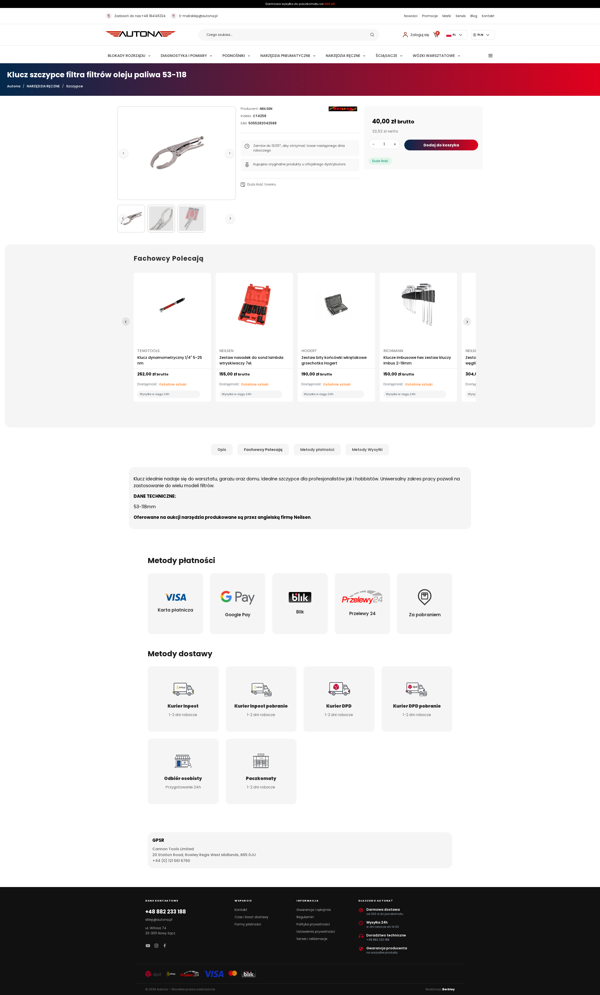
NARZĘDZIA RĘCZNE (343, 55)
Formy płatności (248, 924)
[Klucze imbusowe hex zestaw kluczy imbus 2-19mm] (418, 307)
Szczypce (74, 86)
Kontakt (488, 16)
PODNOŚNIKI (233, 55)
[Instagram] (156, 946)
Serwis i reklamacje (311, 938)
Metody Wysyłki (367, 449)
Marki (446, 16)
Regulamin (305, 917)
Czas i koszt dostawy (251, 917)
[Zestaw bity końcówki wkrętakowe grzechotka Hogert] (336, 307)
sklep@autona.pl (198, 16)
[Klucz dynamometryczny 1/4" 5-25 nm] (172, 307)
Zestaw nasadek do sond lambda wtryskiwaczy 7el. (251, 360)
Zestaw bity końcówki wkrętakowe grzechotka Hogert (334, 360)
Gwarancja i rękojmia (313, 909)
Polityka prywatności (313, 924)
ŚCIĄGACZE (386, 55)
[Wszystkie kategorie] (491, 56)
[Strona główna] (140, 35)
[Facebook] (164, 946)
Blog (473, 16)
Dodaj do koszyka (441, 145)
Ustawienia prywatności (315, 931)
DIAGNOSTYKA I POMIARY (184, 55)
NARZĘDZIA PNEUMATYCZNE (285, 55)
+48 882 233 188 (165, 912)
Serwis (461, 16)
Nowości (410, 16)
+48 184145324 (140, 16)
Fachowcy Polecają (263, 449)
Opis (222, 449)
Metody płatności (317, 449)
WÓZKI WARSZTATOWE (434, 55)
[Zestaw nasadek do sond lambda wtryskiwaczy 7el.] (254, 307)
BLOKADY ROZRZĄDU (126, 55)
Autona (13, 86)
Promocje (430, 16)
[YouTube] (147, 946)
